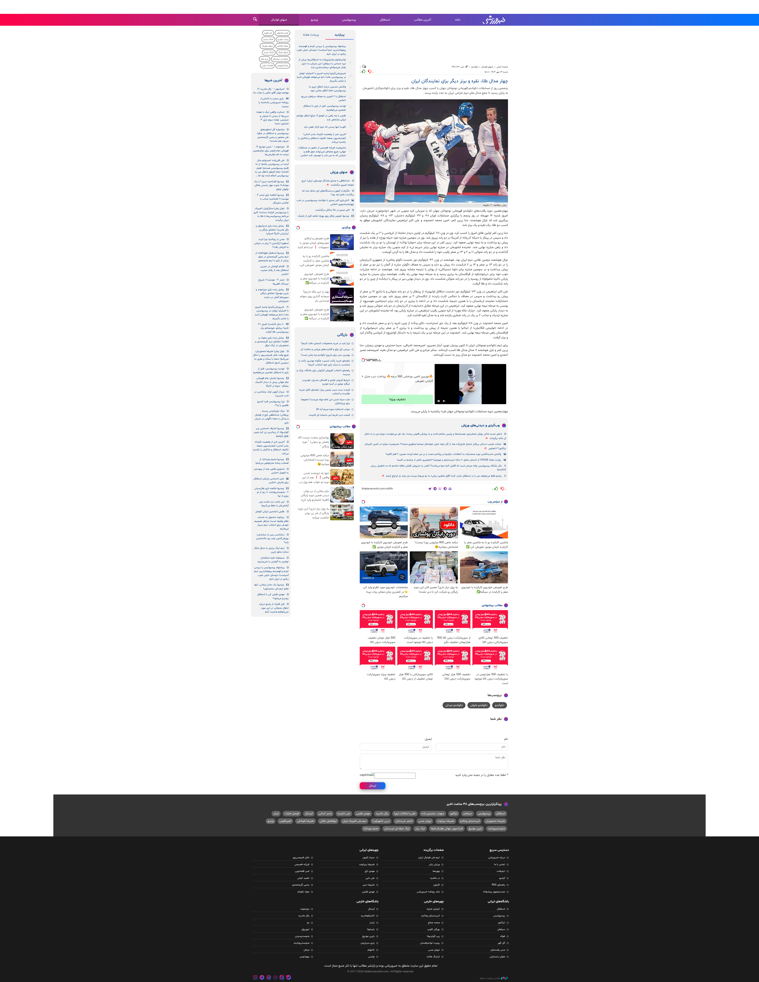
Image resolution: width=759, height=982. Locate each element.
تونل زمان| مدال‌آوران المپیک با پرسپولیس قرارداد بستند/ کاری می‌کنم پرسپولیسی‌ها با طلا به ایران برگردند (271, 214)
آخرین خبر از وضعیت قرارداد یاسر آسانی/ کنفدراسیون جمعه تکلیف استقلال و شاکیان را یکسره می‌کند (322, 138)
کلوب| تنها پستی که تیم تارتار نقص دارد (325, 127)
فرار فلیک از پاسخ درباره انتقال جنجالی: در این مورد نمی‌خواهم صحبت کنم (274, 608)
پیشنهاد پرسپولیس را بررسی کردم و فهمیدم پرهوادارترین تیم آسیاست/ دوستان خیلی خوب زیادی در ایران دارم (321, 50)
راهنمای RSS (498, 885)
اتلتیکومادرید (368, 916)
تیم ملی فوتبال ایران (429, 857)
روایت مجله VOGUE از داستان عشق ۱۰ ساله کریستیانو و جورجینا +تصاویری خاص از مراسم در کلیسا (449, 460)
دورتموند (304, 909)
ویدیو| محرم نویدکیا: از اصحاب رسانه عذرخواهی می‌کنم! (272, 461)
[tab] (339, 36)
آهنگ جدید (268, 39)
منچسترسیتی (302, 936)
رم (308, 922)
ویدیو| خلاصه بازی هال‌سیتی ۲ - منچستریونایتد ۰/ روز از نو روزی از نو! (271, 492)
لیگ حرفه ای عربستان (396, 828)
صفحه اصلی (502, 66)
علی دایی (370, 878)
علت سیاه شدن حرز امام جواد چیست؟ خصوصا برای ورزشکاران (325, 401)
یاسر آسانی (325, 813)
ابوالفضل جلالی (328, 821)
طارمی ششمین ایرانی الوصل (269, 511)
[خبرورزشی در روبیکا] (275, 978)
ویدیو (314, 20)
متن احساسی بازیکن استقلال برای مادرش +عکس (271, 480)
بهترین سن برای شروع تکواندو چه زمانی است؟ (325, 355)
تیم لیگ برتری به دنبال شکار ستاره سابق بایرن (271, 550)
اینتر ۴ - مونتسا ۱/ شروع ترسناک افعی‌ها (273, 281)
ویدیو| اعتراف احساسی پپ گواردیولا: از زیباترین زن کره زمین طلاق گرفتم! (271, 432)
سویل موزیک (267, 46)
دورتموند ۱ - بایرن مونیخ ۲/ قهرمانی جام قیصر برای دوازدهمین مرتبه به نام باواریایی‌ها (271, 150)
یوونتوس (304, 956)
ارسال (372, 786)
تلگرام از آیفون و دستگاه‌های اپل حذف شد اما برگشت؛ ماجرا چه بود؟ (328, 192)
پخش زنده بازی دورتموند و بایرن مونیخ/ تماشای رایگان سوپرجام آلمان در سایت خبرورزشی (272, 295)
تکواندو (474, 66)
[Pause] (438, 401)
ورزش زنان (434, 864)
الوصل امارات (292, 813)
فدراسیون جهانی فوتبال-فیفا (447, 828)
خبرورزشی (494, 19)
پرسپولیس (349, 20)
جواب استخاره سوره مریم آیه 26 (333, 409)
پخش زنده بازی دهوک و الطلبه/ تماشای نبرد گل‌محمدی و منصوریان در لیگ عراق (272, 341)
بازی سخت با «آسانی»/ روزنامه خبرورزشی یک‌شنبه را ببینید (274, 102)
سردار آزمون (369, 857)
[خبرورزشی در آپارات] (268, 978)
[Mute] (444, 401)
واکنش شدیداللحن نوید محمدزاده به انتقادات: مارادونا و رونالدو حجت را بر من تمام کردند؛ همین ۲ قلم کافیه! (443, 454)
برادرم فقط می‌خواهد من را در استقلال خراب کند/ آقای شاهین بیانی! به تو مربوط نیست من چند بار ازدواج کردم (444, 476)
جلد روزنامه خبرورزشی (428, 892)
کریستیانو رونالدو (470, 821)
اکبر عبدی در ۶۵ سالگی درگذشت (332, 210)
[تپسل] (363, 360)
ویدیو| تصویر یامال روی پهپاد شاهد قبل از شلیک (323, 216)
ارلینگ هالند (433, 956)
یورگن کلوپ (433, 929)
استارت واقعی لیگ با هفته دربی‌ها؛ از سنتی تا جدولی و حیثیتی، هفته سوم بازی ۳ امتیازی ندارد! (272, 117)
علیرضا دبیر (369, 885)
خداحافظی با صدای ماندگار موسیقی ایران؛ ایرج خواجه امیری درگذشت (328, 183)
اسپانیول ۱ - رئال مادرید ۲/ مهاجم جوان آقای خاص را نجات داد (271, 91)
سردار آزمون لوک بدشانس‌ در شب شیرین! (271, 393)
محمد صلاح (434, 922)
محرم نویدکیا (371, 828)
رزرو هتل (264, 59)
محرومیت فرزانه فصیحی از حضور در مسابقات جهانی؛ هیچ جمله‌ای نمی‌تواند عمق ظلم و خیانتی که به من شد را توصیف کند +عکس (322, 151)
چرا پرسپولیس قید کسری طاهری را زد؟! (273, 403)
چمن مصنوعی (282, 32)
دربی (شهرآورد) (381, 821)
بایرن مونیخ (475, 828)
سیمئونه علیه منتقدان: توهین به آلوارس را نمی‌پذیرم (273, 559)
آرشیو (502, 878)
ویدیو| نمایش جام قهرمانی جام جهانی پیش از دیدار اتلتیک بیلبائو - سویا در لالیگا (272, 382)
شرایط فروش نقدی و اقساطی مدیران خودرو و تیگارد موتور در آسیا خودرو (326, 382)
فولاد (502, 936)
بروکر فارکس (282, 46)
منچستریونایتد (496, 828)
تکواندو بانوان (478, 705)
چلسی (371, 956)
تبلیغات (501, 871)
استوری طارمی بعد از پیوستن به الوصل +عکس (271, 471)
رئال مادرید (382, 813)
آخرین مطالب (422, 20)
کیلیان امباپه (433, 909)
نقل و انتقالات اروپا (405, 813)
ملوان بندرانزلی (497, 956)
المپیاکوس (285, 821)
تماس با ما (499, 864)
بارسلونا (371, 929)
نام (506, 739)
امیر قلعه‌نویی (302, 871)
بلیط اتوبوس (282, 65)
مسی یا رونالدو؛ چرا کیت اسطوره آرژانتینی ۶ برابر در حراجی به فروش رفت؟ (271, 243)
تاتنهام (371, 950)
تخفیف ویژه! (397, 399)
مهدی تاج (370, 871)
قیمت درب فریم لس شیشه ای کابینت (329, 415)
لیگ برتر (420, 828)
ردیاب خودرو (283, 39)
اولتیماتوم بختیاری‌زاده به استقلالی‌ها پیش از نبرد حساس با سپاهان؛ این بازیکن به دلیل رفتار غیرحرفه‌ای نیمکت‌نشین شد (322, 63)
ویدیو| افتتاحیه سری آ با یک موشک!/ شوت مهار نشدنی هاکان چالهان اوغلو (271, 185)
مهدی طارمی (363, 813)
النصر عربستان (404, 821)
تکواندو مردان (454, 705)
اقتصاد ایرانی (267, 65)
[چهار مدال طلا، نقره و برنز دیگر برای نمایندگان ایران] (434, 151)
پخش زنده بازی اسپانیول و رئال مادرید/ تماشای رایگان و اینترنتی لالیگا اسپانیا (272, 229)
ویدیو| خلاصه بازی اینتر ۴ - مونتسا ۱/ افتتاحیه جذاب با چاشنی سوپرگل (272, 199)
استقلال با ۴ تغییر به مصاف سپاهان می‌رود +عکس (323, 98)
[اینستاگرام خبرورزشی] (255, 978)
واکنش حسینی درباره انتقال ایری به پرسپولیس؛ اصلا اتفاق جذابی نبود (327, 88)
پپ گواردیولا (433, 936)
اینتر (276, 813)
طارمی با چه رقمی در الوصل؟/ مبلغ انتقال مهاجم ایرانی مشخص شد (321, 117)
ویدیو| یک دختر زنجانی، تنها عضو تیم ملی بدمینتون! (271, 586)
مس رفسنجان (497, 950)
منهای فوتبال (279, 20)
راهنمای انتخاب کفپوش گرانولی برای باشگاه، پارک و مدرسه (323, 372)
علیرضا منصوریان (495, 821)
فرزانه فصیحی (302, 864)
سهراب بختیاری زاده (433, 813)
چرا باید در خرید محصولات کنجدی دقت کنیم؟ (325, 343)
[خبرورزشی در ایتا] (281, 978)
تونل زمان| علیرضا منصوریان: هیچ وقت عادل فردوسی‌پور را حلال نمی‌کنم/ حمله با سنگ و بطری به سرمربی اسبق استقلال (271, 357)
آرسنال (309, 813)
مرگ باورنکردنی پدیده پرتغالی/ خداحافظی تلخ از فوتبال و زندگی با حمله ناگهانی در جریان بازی (272, 416)
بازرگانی (342, 335)
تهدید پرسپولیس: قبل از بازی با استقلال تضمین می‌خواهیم (324, 108)
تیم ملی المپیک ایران (354, 821)
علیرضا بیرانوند (445, 821)
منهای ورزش (338, 172)
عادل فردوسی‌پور (301, 857)
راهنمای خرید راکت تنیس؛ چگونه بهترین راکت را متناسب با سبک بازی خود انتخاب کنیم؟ (324, 362)
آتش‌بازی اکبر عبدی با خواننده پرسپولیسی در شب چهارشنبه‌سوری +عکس (325, 202)
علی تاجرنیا (344, 813)
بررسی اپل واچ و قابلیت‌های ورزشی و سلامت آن (325, 349)
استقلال (385, 20)
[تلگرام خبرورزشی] (262, 978)
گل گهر (501, 943)
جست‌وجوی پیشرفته (494, 892)
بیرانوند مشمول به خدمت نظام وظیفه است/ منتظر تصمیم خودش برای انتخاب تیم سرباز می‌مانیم (272, 523)
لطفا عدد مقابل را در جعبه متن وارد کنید (481, 775)
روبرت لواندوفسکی (430, 943)
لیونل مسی (424, 821)
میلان (306, 950)
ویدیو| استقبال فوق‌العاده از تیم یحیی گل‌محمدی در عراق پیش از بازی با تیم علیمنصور (272, 257)
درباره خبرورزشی (496, 857)
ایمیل (428, 739)
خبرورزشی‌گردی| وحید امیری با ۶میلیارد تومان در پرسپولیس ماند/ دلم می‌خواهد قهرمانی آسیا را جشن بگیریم (321, 77)
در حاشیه (435, 878)
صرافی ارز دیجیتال (280, 59)
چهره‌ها (436, 871)
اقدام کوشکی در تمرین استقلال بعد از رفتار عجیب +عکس (274, 270)
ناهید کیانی (303, 878)
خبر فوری (268, 32)
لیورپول (305, 929)
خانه (457, 20)
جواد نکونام (303, 892)
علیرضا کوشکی (305, 821)
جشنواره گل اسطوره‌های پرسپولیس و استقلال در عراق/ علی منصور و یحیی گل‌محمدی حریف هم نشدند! (273, 135)
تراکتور (453, 813)
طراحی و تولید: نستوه (490, 978)
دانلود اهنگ (283, 52)
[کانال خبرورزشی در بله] (288, 978)
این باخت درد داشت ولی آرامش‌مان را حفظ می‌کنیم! (274, 503)
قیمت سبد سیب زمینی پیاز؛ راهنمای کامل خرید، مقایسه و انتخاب (324, 391)
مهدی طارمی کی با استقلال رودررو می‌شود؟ (273, 596)
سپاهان (467, 813)
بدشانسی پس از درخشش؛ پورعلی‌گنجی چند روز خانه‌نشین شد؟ (272, 538)
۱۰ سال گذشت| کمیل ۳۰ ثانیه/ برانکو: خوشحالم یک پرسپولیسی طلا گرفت (273, 328)
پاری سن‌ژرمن (368, 943)
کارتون (436, 885)
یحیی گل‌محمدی (300, 885)
